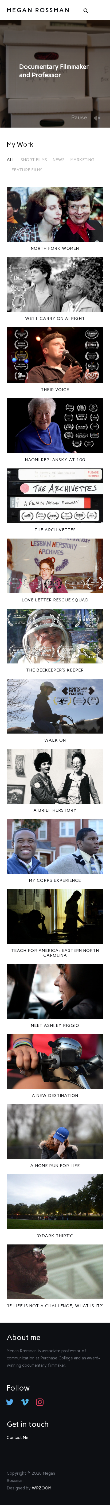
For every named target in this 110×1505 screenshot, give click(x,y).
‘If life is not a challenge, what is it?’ (55, 1305)
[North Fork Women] (55, 214)
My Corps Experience (55, 880)
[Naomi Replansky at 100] (55, 425)
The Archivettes (55, 529)
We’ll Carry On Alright (55, 318)
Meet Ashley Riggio (55, 1025)
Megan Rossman (38, 10)
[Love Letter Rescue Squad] (55, 566)
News (59, 159)
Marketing (82, 159)
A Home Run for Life (55, 1165)
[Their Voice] (55, 355)
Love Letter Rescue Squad (55, 599)
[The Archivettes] (55, 495)
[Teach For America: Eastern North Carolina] (55, 916)
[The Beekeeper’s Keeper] (55, 636)
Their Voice (55, 389)
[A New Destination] (55, 1061)
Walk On (55, 740)
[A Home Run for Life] (55, 1131)
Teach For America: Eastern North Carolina (55, 953)
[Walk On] (55, 706)
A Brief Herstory (55, 810)
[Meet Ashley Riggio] (55, 991)
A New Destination (55, 1095)
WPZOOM (41, 1487)
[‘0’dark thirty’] (55, 1201)
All (11, 159)
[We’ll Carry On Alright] (55, 284)
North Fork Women (55, 248)
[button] (97, 10)
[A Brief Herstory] (55, 776)
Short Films (34, 159)
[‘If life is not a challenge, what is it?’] (55, 1271)
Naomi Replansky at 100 (55, 459)
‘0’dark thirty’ (55, 1235)
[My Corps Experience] (55, 846)
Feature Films (26, 169)
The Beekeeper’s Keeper (55, 670)
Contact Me (17, 1437)
